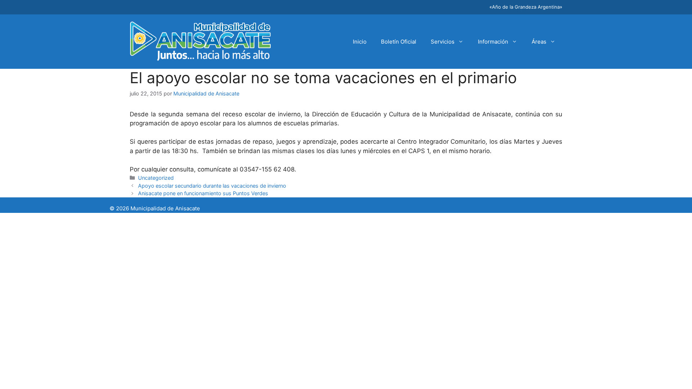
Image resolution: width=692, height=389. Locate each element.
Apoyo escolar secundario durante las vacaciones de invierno (212, 186)
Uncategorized (156, 178)
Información (493, 41)
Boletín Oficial (398, 41)
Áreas (539, 41)
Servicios (442, 41)
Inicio (360, 41)
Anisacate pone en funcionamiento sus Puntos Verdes (203, 193)
